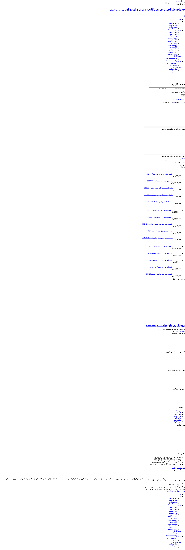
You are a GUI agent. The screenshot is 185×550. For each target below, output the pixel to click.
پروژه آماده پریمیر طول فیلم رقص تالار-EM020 (157, 238)
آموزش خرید (177, 67)
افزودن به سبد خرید (178, 331)
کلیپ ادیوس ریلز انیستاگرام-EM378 (161, 267)
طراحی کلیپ (173, 27)
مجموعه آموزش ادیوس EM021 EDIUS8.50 (159, 202)
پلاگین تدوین (173, 39)
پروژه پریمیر (173, 34)
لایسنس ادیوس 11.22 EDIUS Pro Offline (160, 246)
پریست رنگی (173, 43)
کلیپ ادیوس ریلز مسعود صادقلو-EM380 (160, 253)
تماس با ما (174, 70)
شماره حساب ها (172, 63)
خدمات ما (178, 21)
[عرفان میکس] (176, 79)
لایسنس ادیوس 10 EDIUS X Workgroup (160, 181)
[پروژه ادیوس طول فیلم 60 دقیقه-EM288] (148, 321)
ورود (183, 99)
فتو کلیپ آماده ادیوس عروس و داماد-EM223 (158, 195)
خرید (183, 131)
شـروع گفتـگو (180, 491)
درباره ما (174, 72)
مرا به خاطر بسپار (177, 92)
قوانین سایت (173, 69)
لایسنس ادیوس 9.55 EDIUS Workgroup (160, 210)
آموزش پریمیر (172, 25)
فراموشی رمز (177, 99)
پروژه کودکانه (173, 36)
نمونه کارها (177, 56)
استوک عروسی (172, 54)
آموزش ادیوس (172, 23)
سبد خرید (181, 14)
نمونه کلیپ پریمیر (171, 59)
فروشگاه (178, 30)
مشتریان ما (173, 65)
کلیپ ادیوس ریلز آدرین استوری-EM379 (160, 260)
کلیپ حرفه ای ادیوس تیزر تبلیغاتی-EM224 (159, 174)
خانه (179, 19)
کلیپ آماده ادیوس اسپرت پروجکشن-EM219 (158, 188)
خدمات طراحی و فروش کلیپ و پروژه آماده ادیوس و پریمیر (147, 9)
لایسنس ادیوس (172, 45)
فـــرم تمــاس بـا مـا (178, 468)
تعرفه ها (178, 61)
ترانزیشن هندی (172, 41)
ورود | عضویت (180, 1)
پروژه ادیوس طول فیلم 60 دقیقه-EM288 (160, 231)
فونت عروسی (172, 49)
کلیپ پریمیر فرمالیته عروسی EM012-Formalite (157, 224)
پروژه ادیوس (173, 32)
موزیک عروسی (172, 52)
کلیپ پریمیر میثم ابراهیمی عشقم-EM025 (159, 274)
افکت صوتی (173, 47)
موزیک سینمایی (172, 50)
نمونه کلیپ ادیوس (171, 58)
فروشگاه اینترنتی (171, 28)
